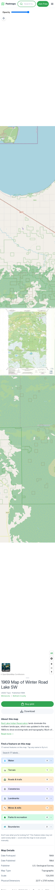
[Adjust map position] (3, 18)
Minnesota (5, 696)
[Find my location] (52, 658)
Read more (6, 734)
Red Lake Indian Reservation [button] (14, 723)
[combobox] (26, 4)
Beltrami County (19, 696)
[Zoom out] (52, 668)
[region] (27, 341)
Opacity (6, 12)
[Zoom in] (52, 664)
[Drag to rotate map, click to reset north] (52, 672)
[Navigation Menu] (52, 4)
